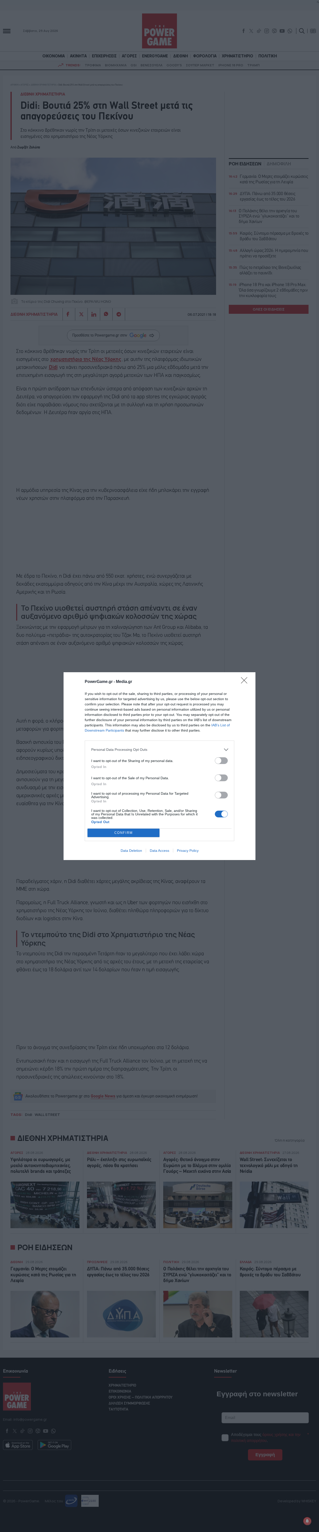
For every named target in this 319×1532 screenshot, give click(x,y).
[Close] (245, 682)
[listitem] (159, 749)
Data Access (159, 851)
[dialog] (159, 766)
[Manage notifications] (307, 1521)
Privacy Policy (188, 851)
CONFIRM (123, 833)
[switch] (221, 760)
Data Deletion (131, 851)
